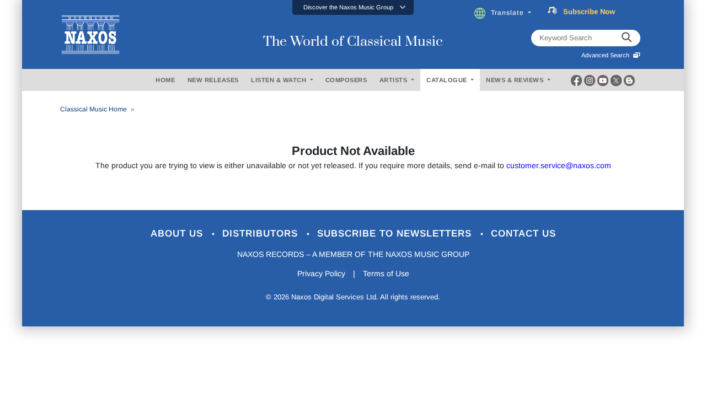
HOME (165, 80)
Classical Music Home (93, 109)
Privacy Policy (321, 273)
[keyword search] (626, 38)
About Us (178, 233)
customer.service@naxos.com (558, 165)
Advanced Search (607, 55)
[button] (353, 7)
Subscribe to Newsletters (396, 233)
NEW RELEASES (213, 80)
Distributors (261, 233)
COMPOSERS (346, 80)
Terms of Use (386, 273)
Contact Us (523, 233)
